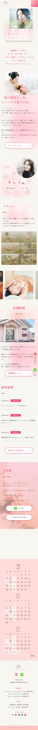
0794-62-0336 (19, 517)
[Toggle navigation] (34, 3)
